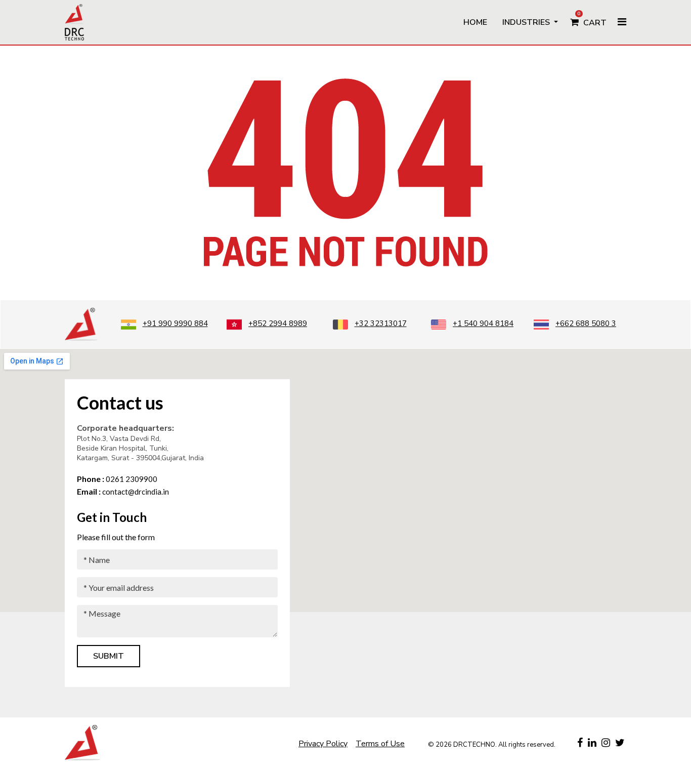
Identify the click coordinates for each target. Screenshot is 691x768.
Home (475, 22)
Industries (527, 22)
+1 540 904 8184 (483, 323)
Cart (592, 19)
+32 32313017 (381, 323)
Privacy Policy (323, 743)
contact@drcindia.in (123, 491)
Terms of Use (380, 743)
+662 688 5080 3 (585, 323)
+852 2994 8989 (277, 323)
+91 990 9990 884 (175, 323)
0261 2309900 (117, 478)
